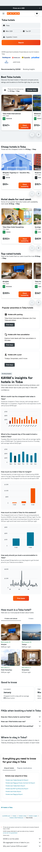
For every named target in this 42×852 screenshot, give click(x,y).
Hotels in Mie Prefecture (16, 817)
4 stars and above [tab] (11, 618)
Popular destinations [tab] (24, 768)
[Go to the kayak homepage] (13, 13)
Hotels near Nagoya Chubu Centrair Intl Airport (20, 783)
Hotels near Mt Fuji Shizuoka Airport (17, 789)
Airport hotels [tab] (9, 768)
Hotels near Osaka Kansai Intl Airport (17, 780)
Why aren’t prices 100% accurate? (15, 846)
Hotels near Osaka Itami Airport (15, 786)
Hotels (14, 816)
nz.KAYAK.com (6, 816)
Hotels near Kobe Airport (13, 791)
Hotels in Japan (33, 816)
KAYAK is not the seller (11, 839)
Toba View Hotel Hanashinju (13, 227)
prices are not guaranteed (10, 833)
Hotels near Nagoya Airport (14, 794)
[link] (10, 325)
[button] (40, 8)
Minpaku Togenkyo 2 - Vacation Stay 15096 (17, 173)
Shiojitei (6, 281)
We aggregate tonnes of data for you (16, 842)
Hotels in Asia (22, 816)
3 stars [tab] (31, 618)
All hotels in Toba (7, 807)
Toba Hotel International (12, 114)
